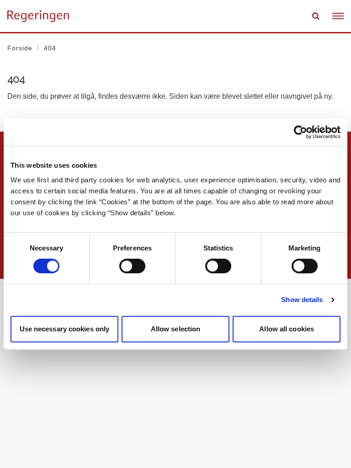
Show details (302, 299)
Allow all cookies (286, 329)
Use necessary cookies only (65, 329)
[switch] (132, 266)
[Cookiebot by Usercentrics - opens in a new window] (300, 132)
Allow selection (176, 329)
